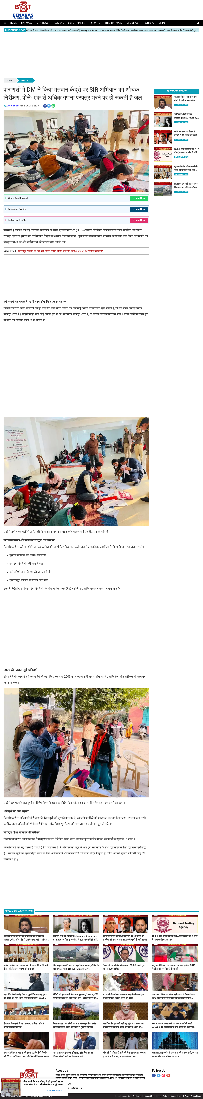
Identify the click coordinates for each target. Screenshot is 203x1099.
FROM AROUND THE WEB (19, 911)
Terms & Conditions (193, 1096)
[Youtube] (168, 1075)
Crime (162, 23)
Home (13, 23)
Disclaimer (137, 1096)
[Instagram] (163, 1075)
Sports (95, 23)
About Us (62, 1070)
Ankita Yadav (12, 106)
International (113, 23)
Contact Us (149, 1096)
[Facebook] (154, 1075)
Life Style (133, 23)
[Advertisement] (101, 55)
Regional (58, 23)
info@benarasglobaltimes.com (69, 1088)
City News (43, 23)
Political (148, 23)
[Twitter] (158, 1075)
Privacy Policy (161, 1096)
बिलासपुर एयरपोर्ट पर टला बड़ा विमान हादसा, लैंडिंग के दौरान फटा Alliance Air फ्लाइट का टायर (60, 251)
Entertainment (77, 23)
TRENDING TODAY (177, 91)
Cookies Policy (176, 1096)
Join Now (140, 198)
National (26, 23)
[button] (5, 23)
